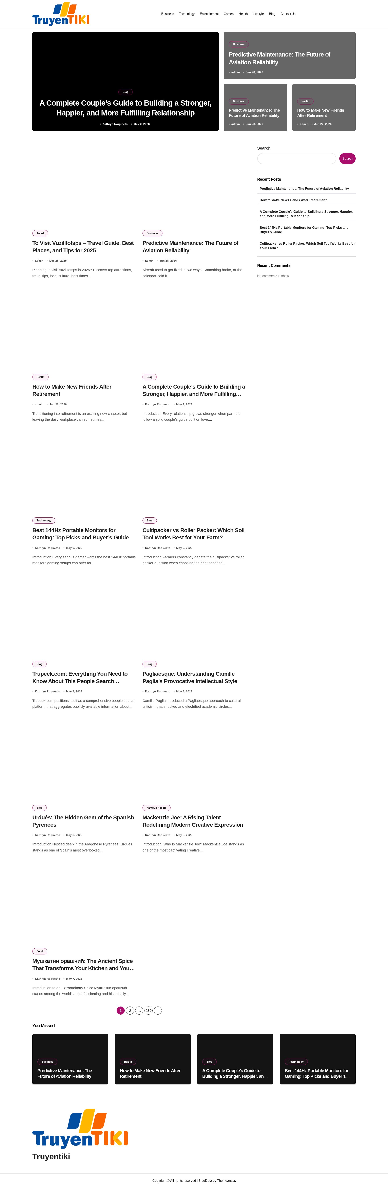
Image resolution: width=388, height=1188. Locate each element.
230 (149, 1011)
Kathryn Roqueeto (115, 124)
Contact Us (287, 14)
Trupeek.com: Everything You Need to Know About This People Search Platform (80, 681)
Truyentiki (51, 1156)
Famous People (156, 807)
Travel (40, 233)
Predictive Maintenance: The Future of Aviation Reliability (304, 188)
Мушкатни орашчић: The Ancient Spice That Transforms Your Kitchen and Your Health (82, 968)
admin (235, 72)
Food (40, 951)
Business (167, 14)
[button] (212, 82)
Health (243, 14)
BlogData (205, 1180)
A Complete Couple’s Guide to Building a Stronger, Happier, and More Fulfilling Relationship (193, 394)
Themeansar (226, 1180)
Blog (272, 14)
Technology (187, 14)
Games (229, 14)
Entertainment (209, 14)
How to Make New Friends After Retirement (293, 200)
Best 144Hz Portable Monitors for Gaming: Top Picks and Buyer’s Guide (304, 230)
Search (264, 148)
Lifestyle (258, 14)
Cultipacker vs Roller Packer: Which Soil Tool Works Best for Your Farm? (307, 246)
